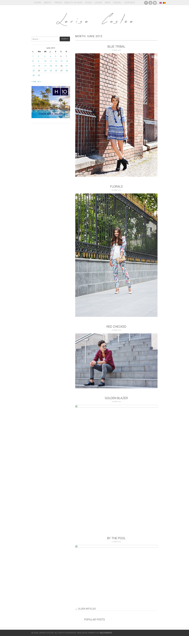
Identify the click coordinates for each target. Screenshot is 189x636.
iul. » (39, 81)
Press (58, 2)
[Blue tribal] (116, 115)
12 (56, 61)
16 (39, 66)
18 (51, 66)
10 (45, 61)
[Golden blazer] (116, 466)
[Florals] (116, 255)
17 (45, 66)
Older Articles (85, 608)
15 (34, 66)
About (48, 2)
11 (51, 61)
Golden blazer (116, 398)
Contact (129, 2)
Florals (116, 186)
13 (61, 61)
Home (37, 2)
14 (67, 61)
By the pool (116, 538)
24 (45, 70)
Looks (98, 2)
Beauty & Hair (73, 2)
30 (39, 75)
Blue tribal (116, 46)
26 (56, 70)
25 (51, 70)
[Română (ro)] (164, 2)
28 (67, 70)
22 (34, 70)
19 (56, 66)
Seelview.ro (106, 633)
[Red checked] (116, 360)
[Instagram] (155, 2)
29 (34, 75)
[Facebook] (146, 2)
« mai (33, 81)
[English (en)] (160, 2)
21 (67, 66)
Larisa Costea (94, 18)
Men (107, 2)
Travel (117, 2)
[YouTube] (150, 2)
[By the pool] (116, 572)
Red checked (116, 326)
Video (88, 2)
